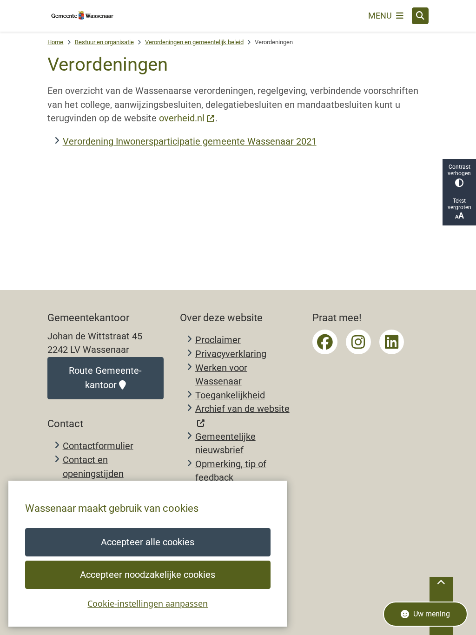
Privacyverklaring (230, 354)
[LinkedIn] (391, 342)
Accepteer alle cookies (147, 542)
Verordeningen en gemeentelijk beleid (194, 42)
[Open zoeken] (420, 15)
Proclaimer (218, 340)
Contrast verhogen (459, 170)
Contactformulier (98, 446)
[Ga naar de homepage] (82, 16)
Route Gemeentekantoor (105, 377)
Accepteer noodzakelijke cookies (147, 574)
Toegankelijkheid (230, 395)
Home (55, 42)
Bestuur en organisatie (104, 42)
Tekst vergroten (459, 204)
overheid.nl (182, 118)
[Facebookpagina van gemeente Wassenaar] (324, 342)
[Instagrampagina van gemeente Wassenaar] (358, 342)
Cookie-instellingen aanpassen (147, 603)
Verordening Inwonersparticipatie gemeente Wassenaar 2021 (190, 141)
